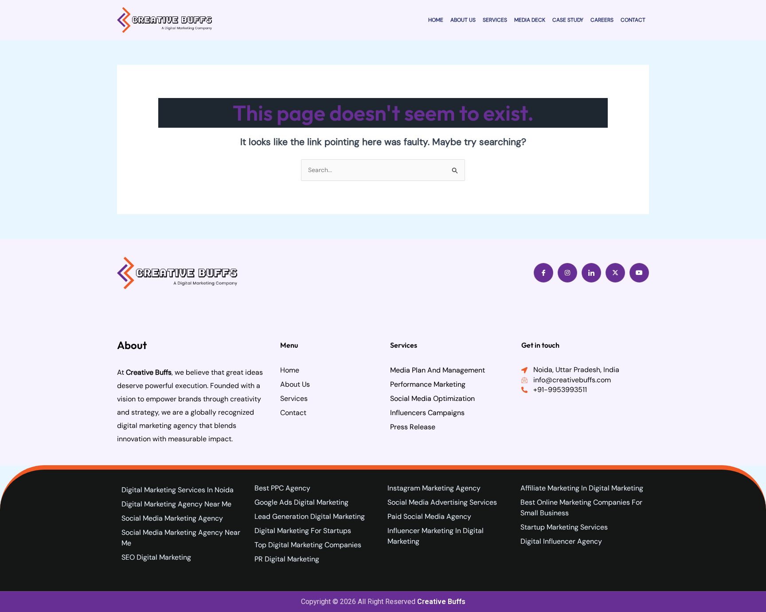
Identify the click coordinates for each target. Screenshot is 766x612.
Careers (602, 20)
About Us (463, 20)
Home (435, 20)
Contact (633, 20)
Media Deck (529, 20)
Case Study (567, 20)
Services (495, 20)
